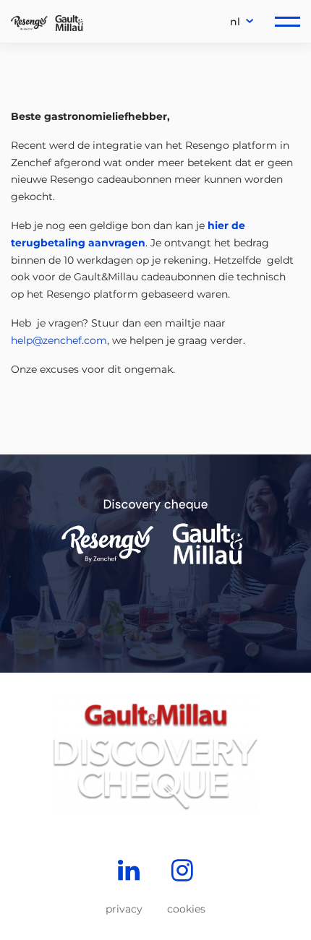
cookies (186, 908)
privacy (124, 908)
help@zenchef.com (59, 340)
